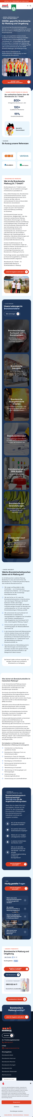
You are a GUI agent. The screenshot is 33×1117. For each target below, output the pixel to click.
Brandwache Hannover (9, 1058)
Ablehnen (16, 1106)
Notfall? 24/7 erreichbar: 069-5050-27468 (16, 1)
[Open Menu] (27, 5)
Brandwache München (8, 1061)
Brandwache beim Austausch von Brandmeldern (16, 332)
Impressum (26, 1114)
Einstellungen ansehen (16, 1111)
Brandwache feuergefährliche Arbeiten (16, 401)
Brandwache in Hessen (15, 999)
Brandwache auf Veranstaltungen (16, 504)
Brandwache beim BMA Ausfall (16, 470)
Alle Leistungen (10, 314)
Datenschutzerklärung (18, 1114)
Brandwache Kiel (7, 1068)
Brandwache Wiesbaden (9, 1071)
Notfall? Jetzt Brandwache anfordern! (15, 81)
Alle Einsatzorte (11, 975)
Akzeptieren (16, 1102)
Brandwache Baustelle (16, 367)
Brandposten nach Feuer (16, 539)
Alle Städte (8, 957)
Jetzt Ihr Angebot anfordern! (15, 272)
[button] (30, 1083)
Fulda (15, 961)
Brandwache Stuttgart (9, 1065)
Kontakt (6, 1035)
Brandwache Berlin (7, 1055)
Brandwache (9, 178)
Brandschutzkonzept (16, 436)
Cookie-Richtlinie (8, 1114)
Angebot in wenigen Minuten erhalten (15, 969)
